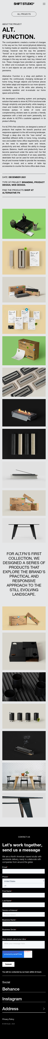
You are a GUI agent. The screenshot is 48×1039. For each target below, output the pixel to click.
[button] (44, 4)
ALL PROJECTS (24, 14)
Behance (10, 989)
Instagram (12, 999)
